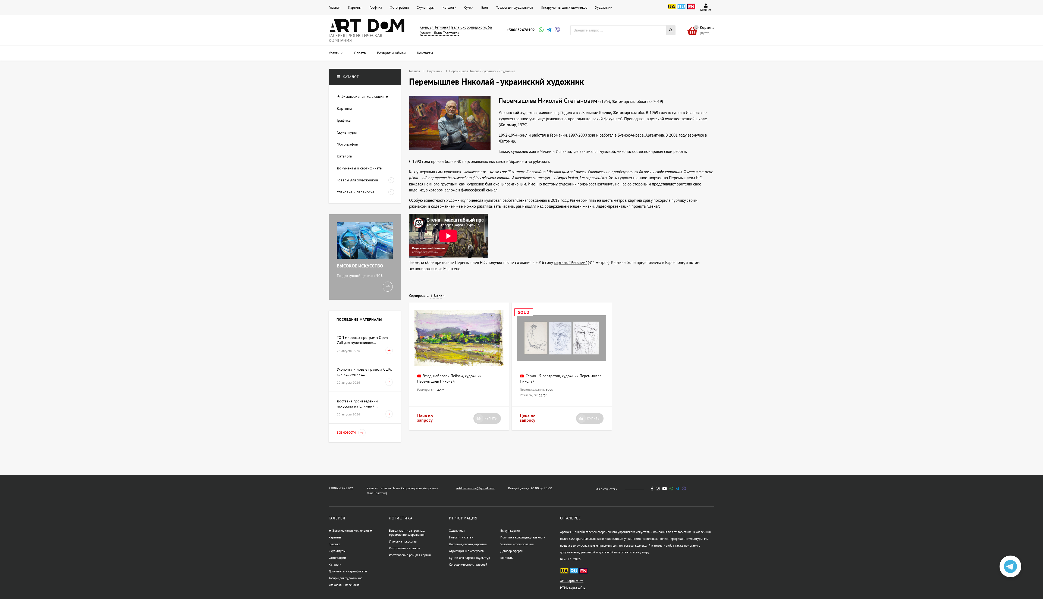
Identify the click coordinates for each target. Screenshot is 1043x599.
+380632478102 (521, 29)
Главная (334, 7)
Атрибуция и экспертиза (466, 551)
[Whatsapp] (541, 30)
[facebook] (652, 488)
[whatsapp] (671, 488)
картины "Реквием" (570, 262)
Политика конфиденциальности (522, 537)
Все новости (346, 432)
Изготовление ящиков (404, 548)
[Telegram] (549, 30)
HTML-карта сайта (573, 587)
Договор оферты (511, 551)
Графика (375, 7)
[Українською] (671, 9)
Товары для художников (514, 7)
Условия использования (517, 544)
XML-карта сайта (571, 581)
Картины (355, 7)
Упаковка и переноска (344, 585)
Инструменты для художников (564, 7)
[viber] (684, 488)
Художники (603, 7)
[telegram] (677, 488)
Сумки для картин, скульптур (469, 558)
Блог (484, 7)
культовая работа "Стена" (505, 200)
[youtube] (664, 488)
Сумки (468, 7)
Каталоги (449, 7)
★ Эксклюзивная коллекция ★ (351, 530)
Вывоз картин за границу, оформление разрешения (407, 532)
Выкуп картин (510, 530)
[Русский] (681, 9)
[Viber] (556, 30)
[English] (691, 9)
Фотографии (399, 7)
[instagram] (657, 488)
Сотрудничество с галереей (468, 564)
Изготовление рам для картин (410, 555)
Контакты (506, 558)
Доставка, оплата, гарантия (468, 544)
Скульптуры (426, 7)
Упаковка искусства (403, 541)
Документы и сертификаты (348, 571)
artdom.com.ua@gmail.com (475, 488)
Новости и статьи (461, 537)
